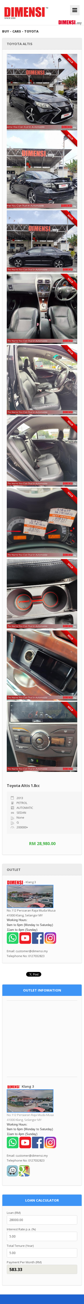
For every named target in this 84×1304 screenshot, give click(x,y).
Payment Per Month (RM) (24, 1262)
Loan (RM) (14, 1213)
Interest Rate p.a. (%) (21, 1229)
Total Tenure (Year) (20, 1246)
